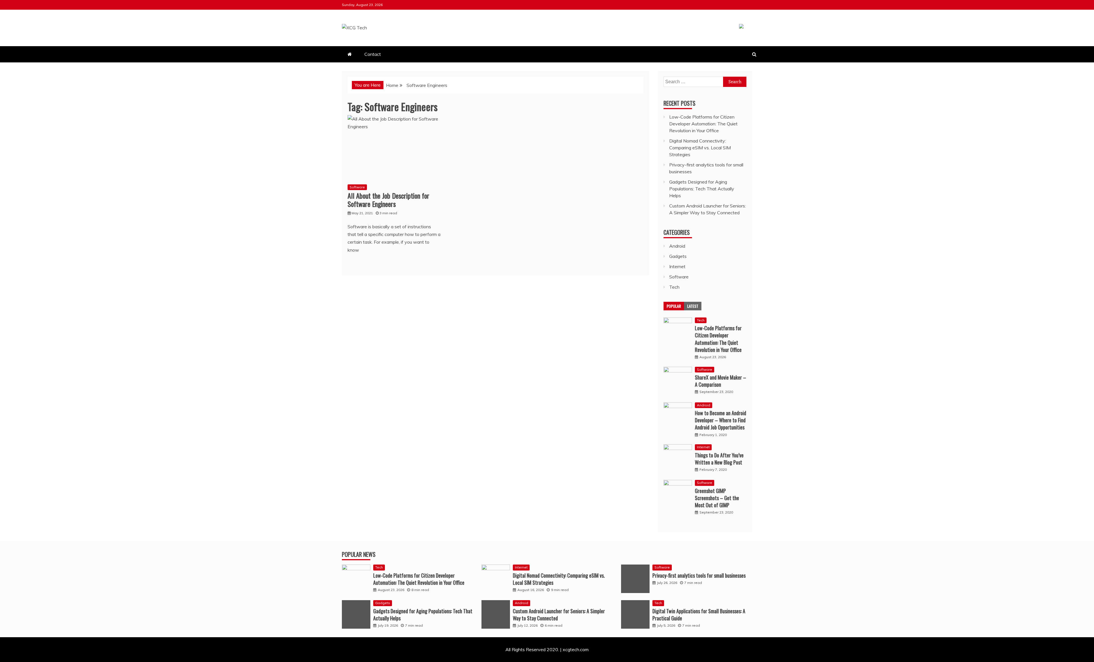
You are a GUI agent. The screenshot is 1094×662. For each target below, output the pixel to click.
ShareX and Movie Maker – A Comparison (720, 381)
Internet (677, 266)
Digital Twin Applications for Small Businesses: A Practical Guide (698, 614)
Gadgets (678, 256)
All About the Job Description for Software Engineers (388, 199)
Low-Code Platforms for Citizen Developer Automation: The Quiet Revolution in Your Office (703, 123)
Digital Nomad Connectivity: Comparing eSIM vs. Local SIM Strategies (700, 147)
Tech (674, 287)
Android (677, 246)
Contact (372, 54)
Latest (692, 306)
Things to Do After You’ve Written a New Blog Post (719, 458)
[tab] (674, 306)
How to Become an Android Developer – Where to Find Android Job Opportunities (720, 420)
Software (357, 187)
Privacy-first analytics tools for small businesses (699, 575)
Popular (674, 306)
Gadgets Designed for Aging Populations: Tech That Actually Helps (701, 188)
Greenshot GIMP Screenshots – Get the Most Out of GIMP (717, 498)
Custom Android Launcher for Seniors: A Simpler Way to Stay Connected (559, 614)
